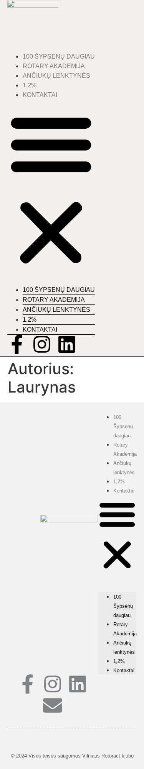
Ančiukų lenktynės (56, 75)
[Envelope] (52, 705)
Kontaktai (40, 95)
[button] (51, 189)
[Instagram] (41, 344)
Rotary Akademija (54, 66)
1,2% (29, 85)
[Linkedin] (66, 344)
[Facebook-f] (16, 344)
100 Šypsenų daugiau (59, 56)
